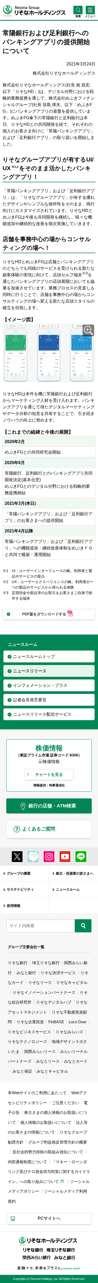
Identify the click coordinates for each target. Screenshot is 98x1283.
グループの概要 (19, 873)
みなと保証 (22, 1071)
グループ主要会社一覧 (26, 947)
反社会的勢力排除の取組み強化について (48, 1152)
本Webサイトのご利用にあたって (37, 1092)
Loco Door (78, 1022)
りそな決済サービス (58, 972)
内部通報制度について (27, 1162)
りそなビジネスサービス (29, 1032)
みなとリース (48, 1061)
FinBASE (56, 1022)
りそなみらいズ (69, 1032)
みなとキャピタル (52, 1071)
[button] (78, 16)
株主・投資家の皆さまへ (74, 873)
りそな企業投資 (30, 1022)
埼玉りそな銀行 (46, 962)
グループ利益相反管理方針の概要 (57, 1142)
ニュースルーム (68, 889)
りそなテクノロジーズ (27, 1041)
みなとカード (76, 1061)
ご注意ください (65, 1102)
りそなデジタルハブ (53, 1002)
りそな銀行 (17, 962)
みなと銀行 (26, 972)
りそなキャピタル (72, 982)
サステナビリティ (20, 889)
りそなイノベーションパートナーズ (44, 992)
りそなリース (40, 982)
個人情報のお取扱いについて (45, 1122)
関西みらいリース (40, 1051)
